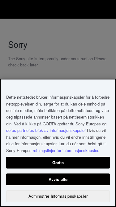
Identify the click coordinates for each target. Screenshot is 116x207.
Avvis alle (58, 179)
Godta (58, 162)
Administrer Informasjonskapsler (58, 196)
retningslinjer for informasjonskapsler (65, 150)
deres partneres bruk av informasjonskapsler (46, 130)
